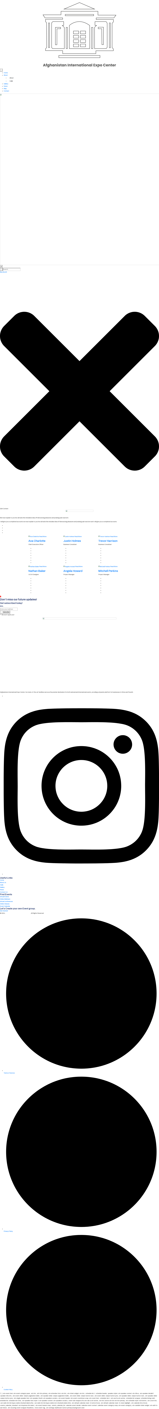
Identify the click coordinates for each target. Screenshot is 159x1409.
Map (5, 88)
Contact (6, 91)
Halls (11, 81)
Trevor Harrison (108, 540)
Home (6, 73)
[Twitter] (4, 528)
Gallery (6, 84)
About (6, 75)
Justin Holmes (72, 540)
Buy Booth (3, 272)
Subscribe (6, 612)
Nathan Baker (37, 570)
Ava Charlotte (36, 540)
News (6, 86)
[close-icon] (79, 506)
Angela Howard (72, 570)
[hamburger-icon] (1, 70)
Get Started (4, 911)
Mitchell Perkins (108, 570)
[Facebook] (4, 525)
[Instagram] (81, 874)
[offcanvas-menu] (0, 274)
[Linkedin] (4, 532)
